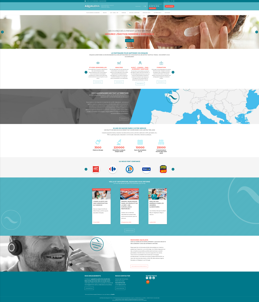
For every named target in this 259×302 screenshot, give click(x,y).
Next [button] (256, 32)
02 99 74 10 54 (154, 6)
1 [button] (126, 47)
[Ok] (145, 6)
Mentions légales (93, 294)
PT (172, 1)
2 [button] (127, 47)
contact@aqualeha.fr (120, 284)
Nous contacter (152, 8)
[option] (129, 32)
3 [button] (129, 47)
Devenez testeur (167, 1)
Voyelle (113, 294)
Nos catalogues (169, 6)
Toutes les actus (129, 230)
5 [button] (132, 47)
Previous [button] (2, 32)
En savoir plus (129, 40)
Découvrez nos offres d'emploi (139, 266)
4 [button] (131, 47)
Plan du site (87, 294)
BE (173, 1)
